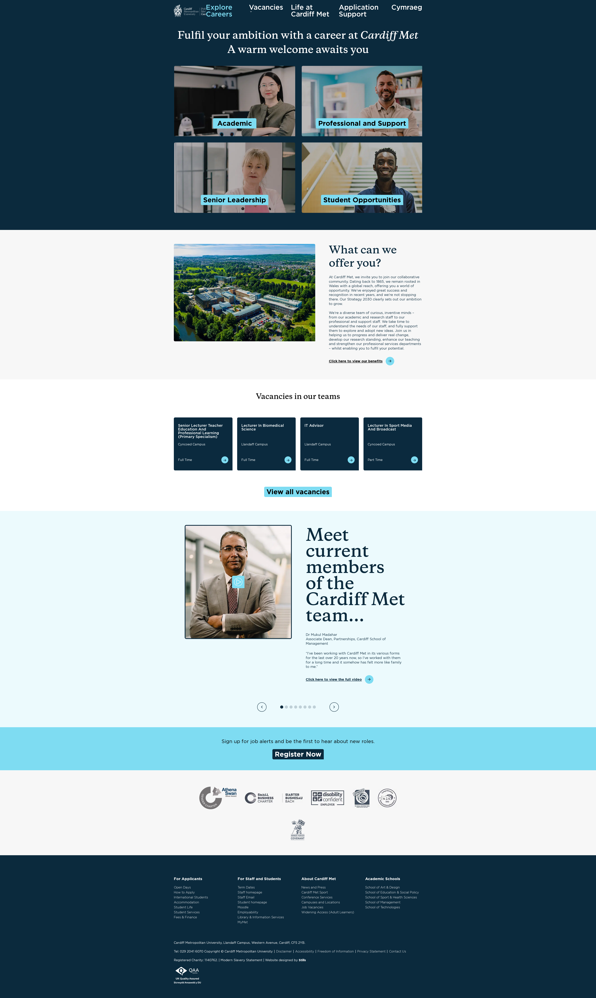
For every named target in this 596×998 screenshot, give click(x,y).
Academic (234, 123)
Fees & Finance (185, 917)
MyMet (243, 922)
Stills (302, 960)
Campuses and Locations (320, 902)
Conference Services (316, 897)
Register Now (298, 754)
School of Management (382, 902)
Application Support (359, 11)
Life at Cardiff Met (310, 11)
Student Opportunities (362, 200)
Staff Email (246, 897)
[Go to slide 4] (295, 707)
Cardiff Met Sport (314, 892)
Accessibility (304, 951)
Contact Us (397, 951)
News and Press (313, 887)
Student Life (183, 907)
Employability (248, 912)
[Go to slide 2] (286, 707)
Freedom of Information (336, 951)
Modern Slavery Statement (241, 960)
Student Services (187, 912)
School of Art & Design (382, 887)
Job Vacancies (312, 907)
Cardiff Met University (190, 11)
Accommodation (186, 902)
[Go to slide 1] (281, 707)
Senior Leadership (234, 200)
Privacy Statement (371, 951)
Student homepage (252, 902)
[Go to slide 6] (305, 707)
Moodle (243, 907)
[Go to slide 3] (291, 707)
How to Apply (184, 892)
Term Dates (246, 887)
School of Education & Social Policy (392, 892)
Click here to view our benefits (356, 361)
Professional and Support (362, 123)
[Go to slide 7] (309, 707)
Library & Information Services (261, 917)
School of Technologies (382, 907)
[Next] (334, 707)
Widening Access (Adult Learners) (327, 912)
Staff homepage (250, 892)
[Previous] (261, 707)
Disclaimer (284, 951)
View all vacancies (298, 492)
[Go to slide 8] (314, 707)
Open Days (182, 887)
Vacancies (266, 7)
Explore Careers (219, 11)
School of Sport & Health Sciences (391, 897)
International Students (191, 897)
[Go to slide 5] (300, 707)
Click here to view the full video (334, 679)
